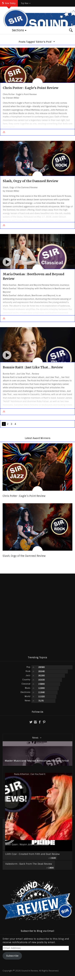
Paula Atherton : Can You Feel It (29, 774)
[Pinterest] (44, 722)
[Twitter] (31, 722)
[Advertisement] (37, 614)
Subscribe (12, 955)
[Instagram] (35, 722)
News (35, 737)
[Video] (7, 262)
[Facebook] (40, 722)
